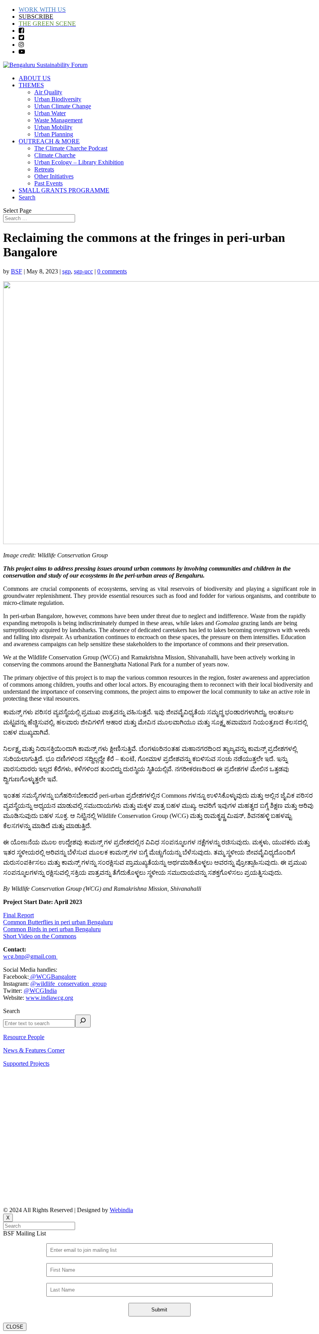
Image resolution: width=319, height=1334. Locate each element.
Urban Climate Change (62, 106)
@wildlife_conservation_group (68, 983)
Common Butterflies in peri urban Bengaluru (58, 922)
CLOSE (14, 1327)
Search (27, 197)
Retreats (44, 169)
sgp (66, 271)
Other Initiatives (54, 176)
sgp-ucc (83, 271)
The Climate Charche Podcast (70, 148)
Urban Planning (53, 134)
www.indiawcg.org (49, 997)
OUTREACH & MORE (49, 141)
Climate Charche (54, 155)
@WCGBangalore (52, 976)
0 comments (112, 271)
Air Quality (48, 92)
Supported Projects (26, 1063)
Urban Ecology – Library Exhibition (79, 162)
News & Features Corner (34, 1050)
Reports (12, 1097)
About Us (15, 1083)
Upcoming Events (25, 1110)
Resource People (23, 1037)
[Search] (83, 1021)
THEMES (31, 85)
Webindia (121, 1210)
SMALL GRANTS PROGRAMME (64, 190)
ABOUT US (35, 78)
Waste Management (58, 120)
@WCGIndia (40, 990)
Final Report (18, 915)
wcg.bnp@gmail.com (30, 956)
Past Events (48, 183)
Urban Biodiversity (57, 99)
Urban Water (50, 113)
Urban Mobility (53, 127)
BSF (16, 271)
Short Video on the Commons (39, 936)
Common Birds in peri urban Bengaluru (52, 929)
